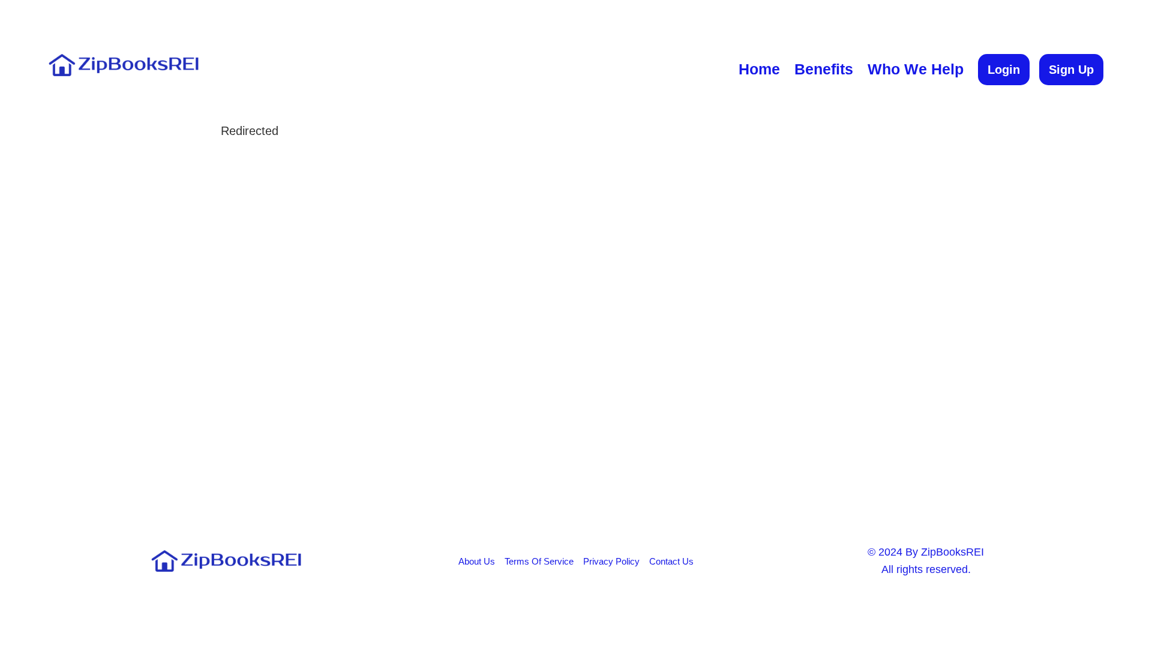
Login (1004, 69)
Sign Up (1071, 69)
